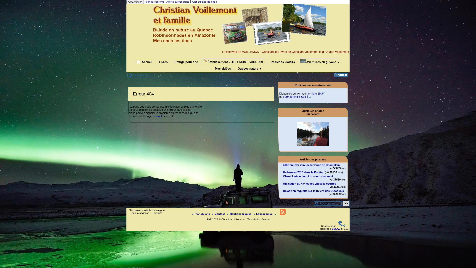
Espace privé (264, 214)
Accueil (146, 62)
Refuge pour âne (186, 62)
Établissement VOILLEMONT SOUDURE (235, 62)
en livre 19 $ (315, 93)
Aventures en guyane (323, 62)
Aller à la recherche (177, 1)
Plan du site (203, 214)
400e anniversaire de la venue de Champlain (311, 165)
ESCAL (336, 228)
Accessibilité (135, 2)
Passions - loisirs (282, 62)
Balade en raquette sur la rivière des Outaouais (313, 190)
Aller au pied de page (204, 1)
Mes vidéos (222, 68)
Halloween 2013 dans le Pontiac (303, 172)
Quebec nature (249, 68)
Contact (157, 116)
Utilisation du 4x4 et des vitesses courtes (309, 183)
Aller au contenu (154, 1)
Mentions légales (241, 214)
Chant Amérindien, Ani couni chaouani (308, 176)
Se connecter (141, 75)
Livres (163, 62)
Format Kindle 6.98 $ (295, 96)
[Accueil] (238, 44)
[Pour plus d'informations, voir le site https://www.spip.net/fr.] (342, 226)
